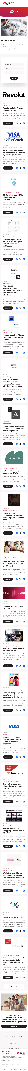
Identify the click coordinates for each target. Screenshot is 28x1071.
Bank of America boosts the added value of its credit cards (13, 563)
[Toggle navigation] (24, 3)
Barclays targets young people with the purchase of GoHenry (13, 695)
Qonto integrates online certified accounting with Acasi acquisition (13, 428)
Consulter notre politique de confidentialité (10, 1064)
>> (21, 987)
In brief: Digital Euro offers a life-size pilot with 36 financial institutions (12, 242)
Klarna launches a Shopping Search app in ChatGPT (13, 830)
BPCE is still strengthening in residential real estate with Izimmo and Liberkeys (12, 290)
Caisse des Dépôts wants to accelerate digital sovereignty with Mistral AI (14, 961)
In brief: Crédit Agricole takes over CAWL (13, 472)
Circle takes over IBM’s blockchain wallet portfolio (13, 197)
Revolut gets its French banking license (13, 109)
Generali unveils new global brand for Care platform (12, 786)
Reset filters (14, 80)
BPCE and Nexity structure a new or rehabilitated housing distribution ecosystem (12, 382)
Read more (8, 123)
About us (13, 1043)
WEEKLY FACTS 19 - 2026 (13, 917)
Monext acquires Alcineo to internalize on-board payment (13, 337)
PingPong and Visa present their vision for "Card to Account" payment (13, 740)
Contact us (14, 1026)
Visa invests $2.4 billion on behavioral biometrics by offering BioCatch (14, 152)
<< (6, 987)
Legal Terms (13, 1048)
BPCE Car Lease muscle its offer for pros (13, 649)
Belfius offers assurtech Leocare (13, 607)
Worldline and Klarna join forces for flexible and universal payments (13, 875)
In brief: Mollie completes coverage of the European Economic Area (13, 516)
